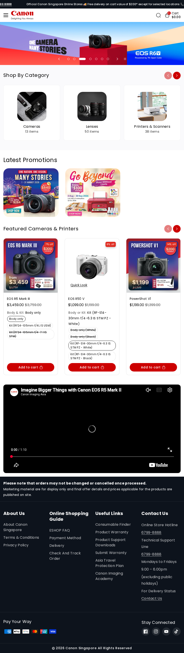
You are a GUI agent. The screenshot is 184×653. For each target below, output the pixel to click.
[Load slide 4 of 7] (88, 59)
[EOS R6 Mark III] (31, 265)
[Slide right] (177, 75)
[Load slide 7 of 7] (108, 59)
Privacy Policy (15, 545)
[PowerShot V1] (153, 265)
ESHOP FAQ (59, 530)
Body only (17, 319)
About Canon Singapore (15, 527)
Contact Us (151, 598)
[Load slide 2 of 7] (74, 59)
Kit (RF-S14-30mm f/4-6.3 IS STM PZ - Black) (90, 356)
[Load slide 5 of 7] (96, 59)
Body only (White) (84, 330)
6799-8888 (151, 532)
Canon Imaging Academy (109, 576)
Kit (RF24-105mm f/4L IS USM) (31, 326)
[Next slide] (117, 59)
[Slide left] (168, 75)
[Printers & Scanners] (152, 112)
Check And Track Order (65, 556)
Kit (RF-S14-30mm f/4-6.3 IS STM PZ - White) (90, 346)
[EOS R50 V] (92, 265)
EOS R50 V (76, 299)
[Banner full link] (92, 43)
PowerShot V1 (140, 299)
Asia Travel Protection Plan (109, 563)
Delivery (56, 545)
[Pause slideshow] (125, 59)
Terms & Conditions (21, 537)
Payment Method (65, 538)
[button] (7, 15)
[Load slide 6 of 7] (102, 59)
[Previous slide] (59, 59)
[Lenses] (92, 112)
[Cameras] (32, 112)
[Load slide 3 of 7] (80, 59)
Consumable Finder (113, 524)
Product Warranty (112, 532)
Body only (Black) (84, 337)
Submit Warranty (111, 552)
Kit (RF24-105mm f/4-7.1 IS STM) (28, 334)
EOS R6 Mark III (18, 299)
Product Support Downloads (110, 542)
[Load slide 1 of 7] (68, 59)
